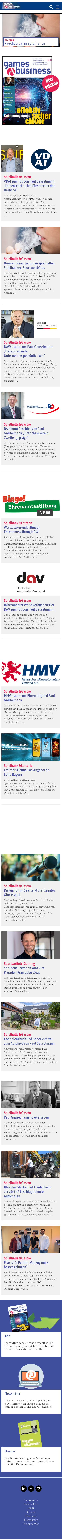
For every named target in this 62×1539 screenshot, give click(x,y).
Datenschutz (31, 1504)
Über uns (31, 1516)
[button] (5, 47)
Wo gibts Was (31, 1524)
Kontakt (31, 1512)
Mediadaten (31, 1520)
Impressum (31, 1500)
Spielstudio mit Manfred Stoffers (28, 43)
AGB (31, 1508)
